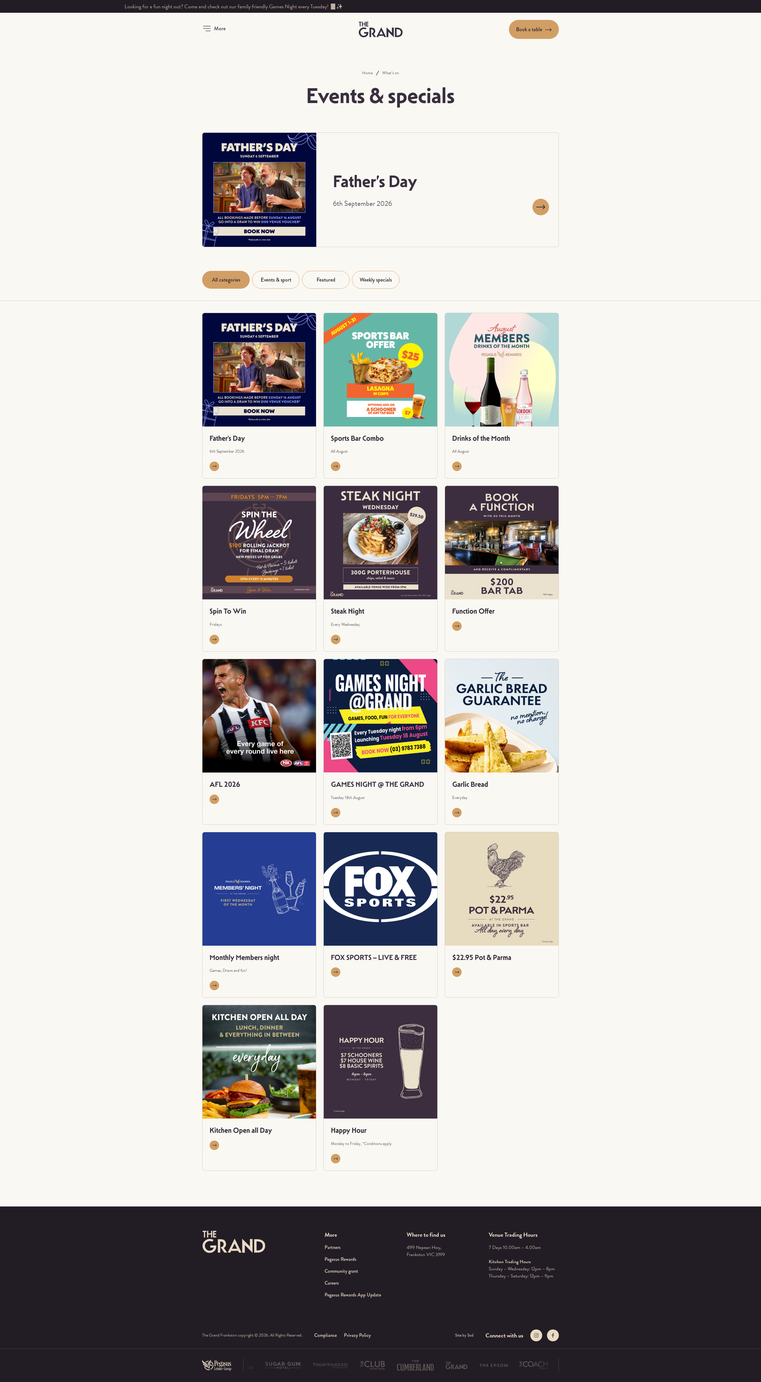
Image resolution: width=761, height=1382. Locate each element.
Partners (333, 1247)
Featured (326, 280)
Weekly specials (376, 280)
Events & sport (276, 280)
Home (367, 73)
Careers (332, 1283)
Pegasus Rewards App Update (353, 1294)
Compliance (325, 1335)
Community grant (341, 1271)
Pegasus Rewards (340, 1259)
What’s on (390, 73)
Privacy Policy (357, 1335)
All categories (226, 280)
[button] (214, 28)
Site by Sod (464, 1335)
